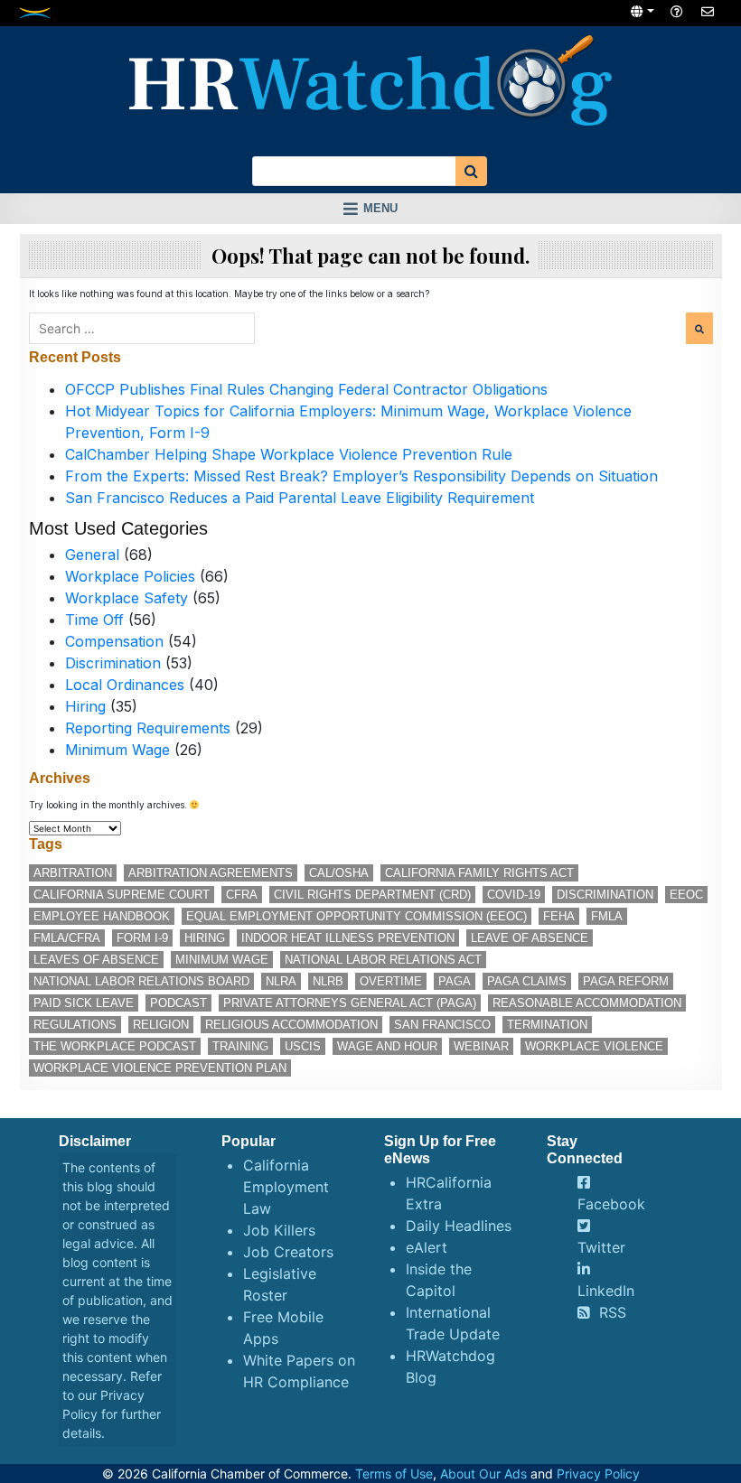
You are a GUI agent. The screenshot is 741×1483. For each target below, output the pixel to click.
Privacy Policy (598, 1473)
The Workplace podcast (114, 1046)
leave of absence (529, 938)
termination (547, 1024)
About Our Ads (483, 1473)
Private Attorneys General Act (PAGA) (349, 1003)
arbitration (72, 873)
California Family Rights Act (479, 873)
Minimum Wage (117, 750)
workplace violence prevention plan (159, 1068)
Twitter (601, 1247)
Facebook (611, 1204)
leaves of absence (96, 959)
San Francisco (442, 1024)
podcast (178, 1003)
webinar (481, 1046)
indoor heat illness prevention (348, 938)
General (92, 555)
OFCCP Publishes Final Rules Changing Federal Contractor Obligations (306, 389)
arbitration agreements (210, 873)
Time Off (94, 620)
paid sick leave (83, 1003)
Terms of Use (394, 1473)
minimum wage (221, 959)
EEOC (686, 894)
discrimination (605, 894)
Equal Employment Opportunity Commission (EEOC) (356, 916)
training (240, 1046)
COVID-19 (513, 894)
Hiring (85, 706)
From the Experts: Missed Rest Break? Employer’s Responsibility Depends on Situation (361, 476)
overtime (391, 981)
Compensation (114, 641)
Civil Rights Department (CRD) (372, 894)
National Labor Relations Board (141, 981)
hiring (204, 938)
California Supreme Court (121, 894)
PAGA (454, 981)
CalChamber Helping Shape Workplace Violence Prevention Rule (288, 454)
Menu (380, 208)
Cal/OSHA (339, 873)
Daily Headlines (458, 1226)
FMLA (607, 916)
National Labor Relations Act (383, 959)
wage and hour (387, 1046)
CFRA (242, 894)
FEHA (559, 916)
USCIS (303, 1046)
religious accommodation (291, 1024)
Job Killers (279, 1230)
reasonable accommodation (586, 1003)
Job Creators (288, 1252)
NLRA (281, 981)
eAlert (426, 1247)
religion (161, 1024)
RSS (612, 1312)
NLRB (328, 981)
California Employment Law (286, 1186)
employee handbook (101, 916)
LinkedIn (605, 1291)
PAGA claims (527, 981)
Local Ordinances (124, 685)
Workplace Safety (126, 598)
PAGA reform (626, 981)
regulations (75, 1024)
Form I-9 (142, 938)
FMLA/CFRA (66, 938)
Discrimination (113, 663)
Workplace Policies (130, 576)
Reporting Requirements (147, 728)
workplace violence (594, 1046)
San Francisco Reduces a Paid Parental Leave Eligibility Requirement (299, 498)
